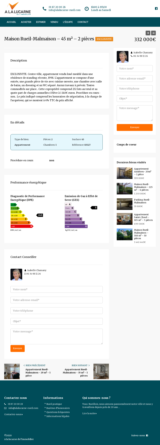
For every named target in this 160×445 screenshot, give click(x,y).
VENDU (54, 22)
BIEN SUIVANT (80, 365)
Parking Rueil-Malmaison (142, 201)
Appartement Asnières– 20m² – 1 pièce (142, 171)
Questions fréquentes (58, 412)
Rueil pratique (54, 404)
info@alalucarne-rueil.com (23, 408)
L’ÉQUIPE (68, 22)
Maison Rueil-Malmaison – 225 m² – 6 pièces (143, 187)
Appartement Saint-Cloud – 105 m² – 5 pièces (143, 217)
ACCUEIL (11, 22)
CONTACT (83, 22)
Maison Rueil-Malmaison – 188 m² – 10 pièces (141, 234)
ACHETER (26, 22)
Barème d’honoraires (58, 408)
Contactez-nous (13, 414)
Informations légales (57, 416)
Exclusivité (104, 39)
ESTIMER (41, 22)
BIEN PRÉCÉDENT (35, 365)
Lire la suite (89, 413)
